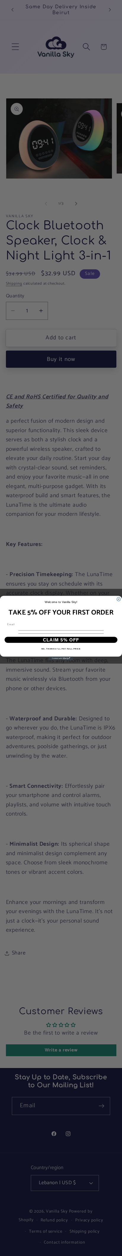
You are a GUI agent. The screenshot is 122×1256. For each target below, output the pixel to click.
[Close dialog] (118, 599)
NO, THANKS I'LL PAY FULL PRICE (61, 649)
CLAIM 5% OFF (61, 639)
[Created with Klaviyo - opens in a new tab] (61, 658)
